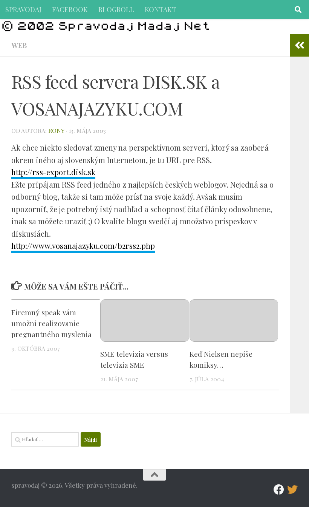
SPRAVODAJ (23, 9)
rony (56, 130)
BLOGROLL (116, 9)
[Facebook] (279, 489)
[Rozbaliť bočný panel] (299, 45)
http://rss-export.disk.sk (53, 172)
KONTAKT (160, 9)
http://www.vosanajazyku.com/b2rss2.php (83, 245)
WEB (19, 45)
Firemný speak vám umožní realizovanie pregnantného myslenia (51, 323)
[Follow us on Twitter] (292, 489)
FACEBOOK (70, 9)
